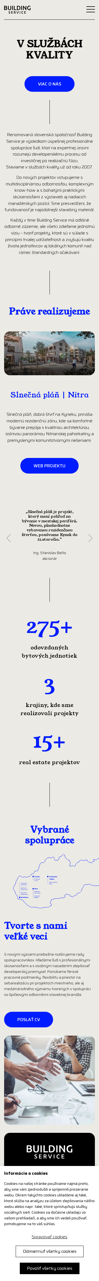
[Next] (90, 539)
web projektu (49, 465)
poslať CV (28, 1019)
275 (43, 626)
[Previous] (8, 539)
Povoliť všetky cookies (49, 1268)
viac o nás (49, 84)
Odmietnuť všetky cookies (49, 1251)
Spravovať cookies (49, 1237)
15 (43, 740)
